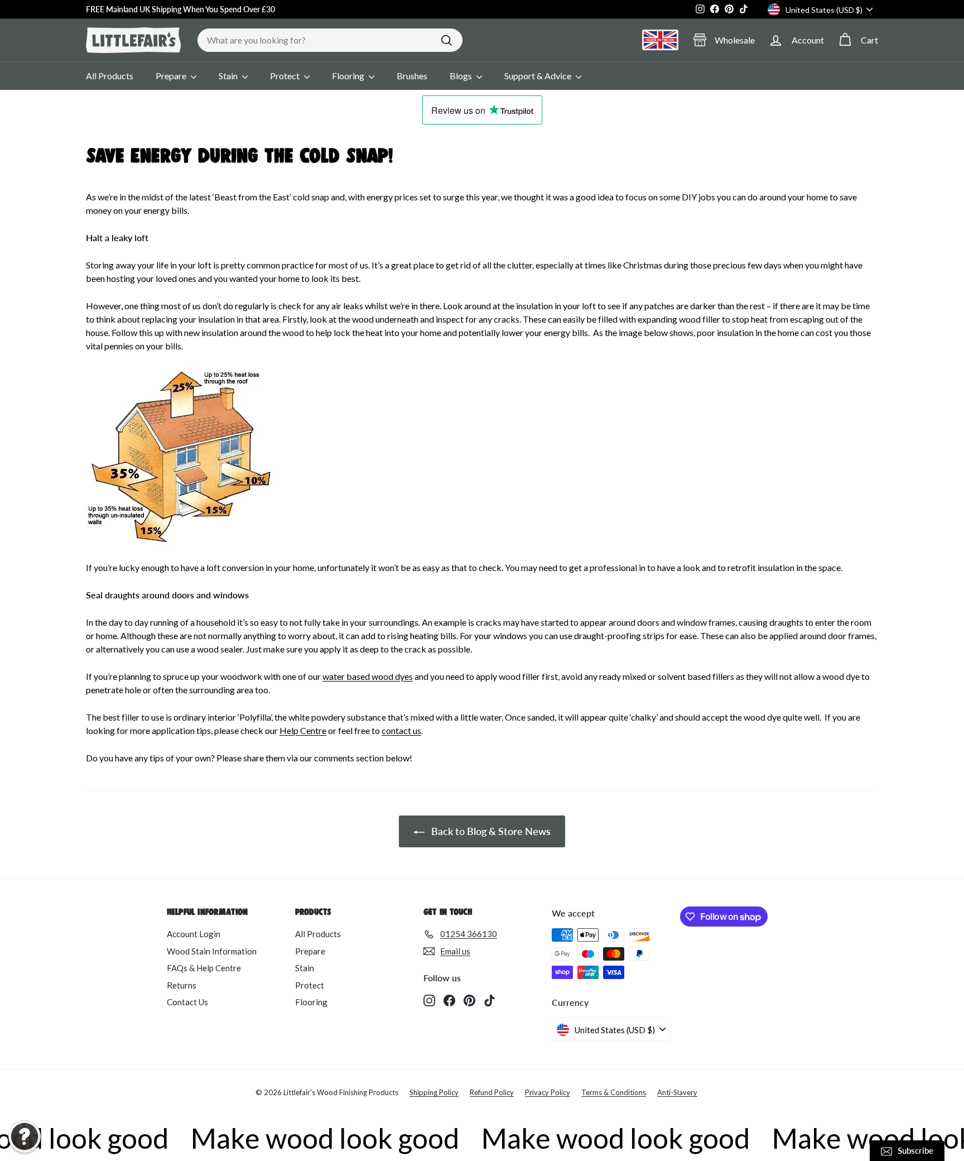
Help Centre (302, 730)
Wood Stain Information (212, 951)
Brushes (412, 75)
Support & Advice (538, 75)
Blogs (462, 75)
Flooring (349, 75)
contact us (401, 730)
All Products (109, 75)
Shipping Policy (434, 1092)
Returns (181, 985)
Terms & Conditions (613, 1092)
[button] (24, 1136)
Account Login (193, 934)
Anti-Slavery (677, 1092)
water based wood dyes (367, 676)
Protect (285, 75)
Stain (229, 75)
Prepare (172, 75)
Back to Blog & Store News (490, 831)
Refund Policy (492, 1092)
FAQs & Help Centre (204, 968)
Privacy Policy (547, 1092)
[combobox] (329, 40)
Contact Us (187, 1002)
